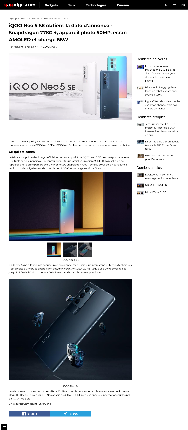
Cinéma (123, 5)
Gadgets (51, 5)
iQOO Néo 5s (63, 145)
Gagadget (20, 4)
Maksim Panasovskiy (26, 46)
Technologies (96, 5)
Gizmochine (30, 403)
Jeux (71, 5)
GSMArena (44, 403)
